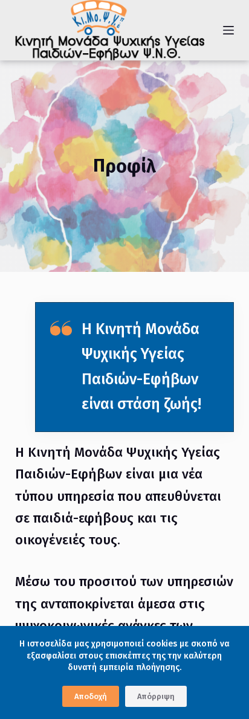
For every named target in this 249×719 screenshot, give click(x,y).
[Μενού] (228, 30)
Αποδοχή (90, 696)
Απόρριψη (156, 696)
